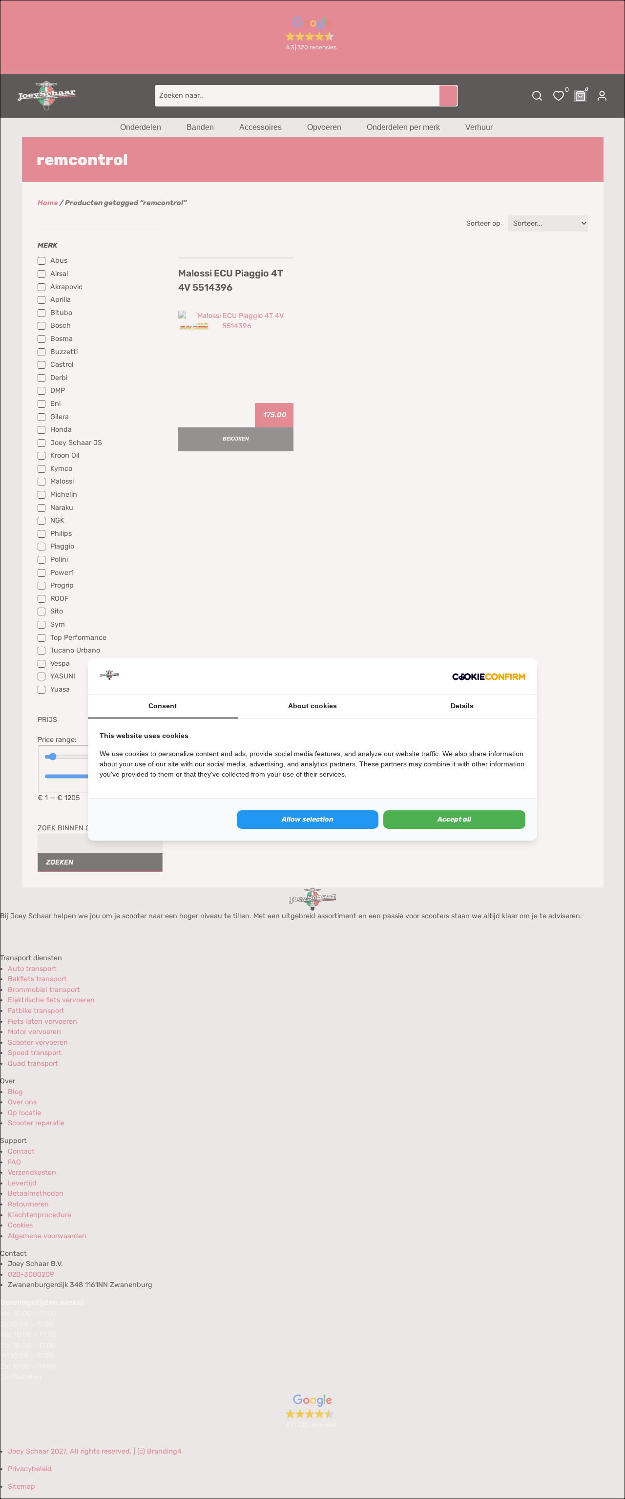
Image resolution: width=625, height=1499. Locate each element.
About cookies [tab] (312, 706)
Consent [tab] (162, 706)
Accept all (454, 819)
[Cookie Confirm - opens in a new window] (488, 676)
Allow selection (307, 819)
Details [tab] (462, 706)
